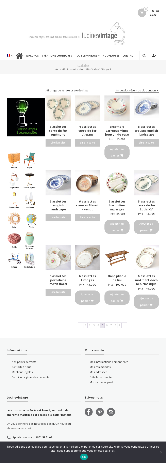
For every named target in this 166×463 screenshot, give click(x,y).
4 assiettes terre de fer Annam (87, 130)
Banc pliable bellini (117, 278)
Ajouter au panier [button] (117, 152)
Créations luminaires (57, 55)
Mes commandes (100, 367)
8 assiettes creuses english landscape (146, 130)
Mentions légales (22, 372)
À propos (32, 55)
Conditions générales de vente (31, 377)
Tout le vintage (86, 55)
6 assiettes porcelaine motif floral (58, 280)
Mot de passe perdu (102, 382)
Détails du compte (101, 377)
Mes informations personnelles (109, 362)
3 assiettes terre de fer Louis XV (146, 205)
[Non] (161, 452)
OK (84, 457)
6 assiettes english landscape (58, 205)
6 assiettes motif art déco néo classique (146, 280)
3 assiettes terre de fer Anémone (58, 130)
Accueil (60, 69)
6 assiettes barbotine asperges (117, 205)
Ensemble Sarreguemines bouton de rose (117, 130)
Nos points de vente (24, 362)
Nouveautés (110, 55)
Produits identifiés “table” (83, 69)
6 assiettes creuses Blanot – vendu (87, 205)
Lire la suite (58, 142)
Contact (128, 55)
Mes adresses (98, 372)
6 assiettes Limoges (87, 278)
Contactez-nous (21, 367)
